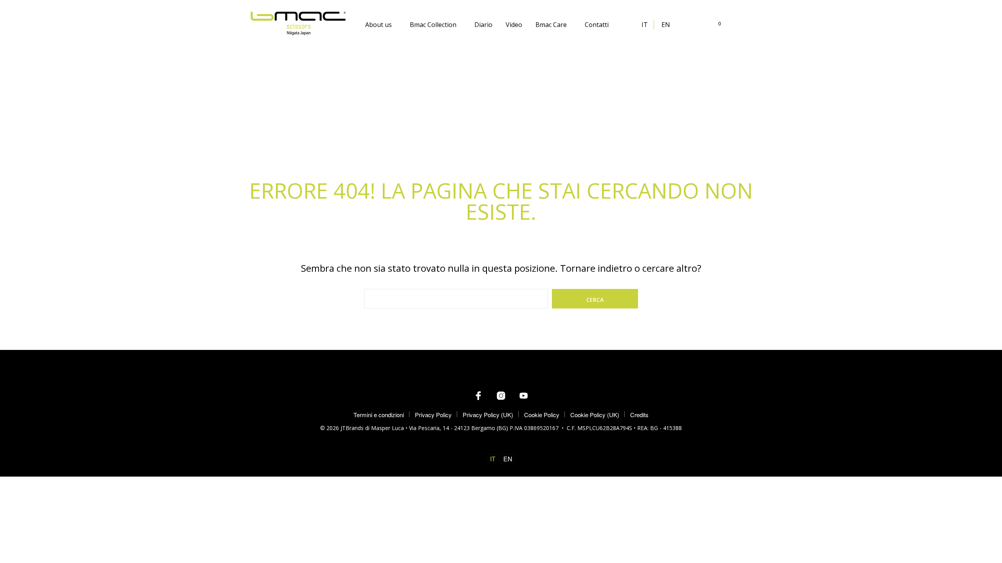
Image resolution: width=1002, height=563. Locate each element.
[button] (715, 23)
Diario (483, 24)
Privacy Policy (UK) (488, 415)
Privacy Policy (433, 415)
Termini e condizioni (378, 415)
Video (514, 24)
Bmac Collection (433, 24)
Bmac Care (551, 24)
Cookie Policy (541, 415)
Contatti (597, 24)
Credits (639, 415)
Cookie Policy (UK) (594, 415)
